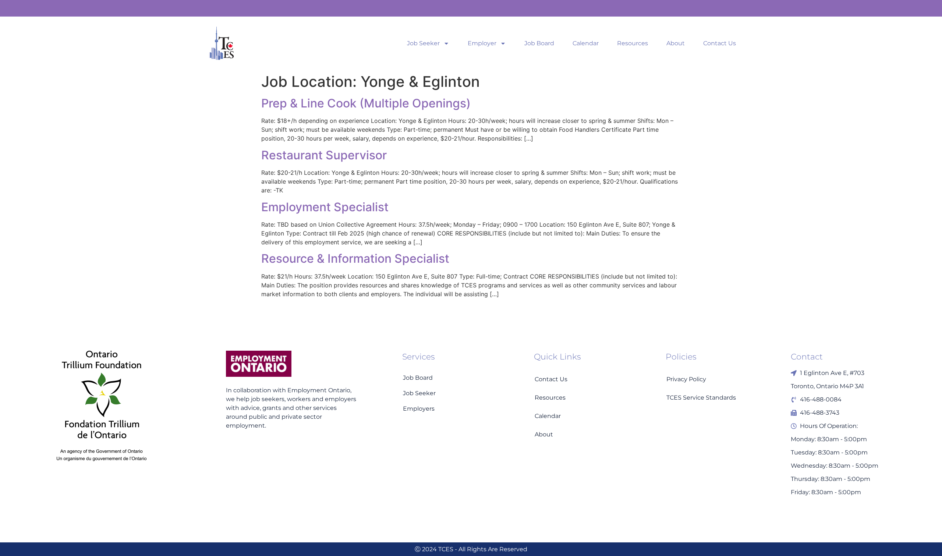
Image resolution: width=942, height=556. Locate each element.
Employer (482, 43)
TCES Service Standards (701, 397)
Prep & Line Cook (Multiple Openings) (366, 103)
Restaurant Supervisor (324, 155)
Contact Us (719, 43)
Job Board (539, 43)
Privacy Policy (686, 379)
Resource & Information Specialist (355, 258)
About (675, 43)
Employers (419, 408)
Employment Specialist (325, 207)
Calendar (586, 43)
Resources (632, 43)
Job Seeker (423, 43)
